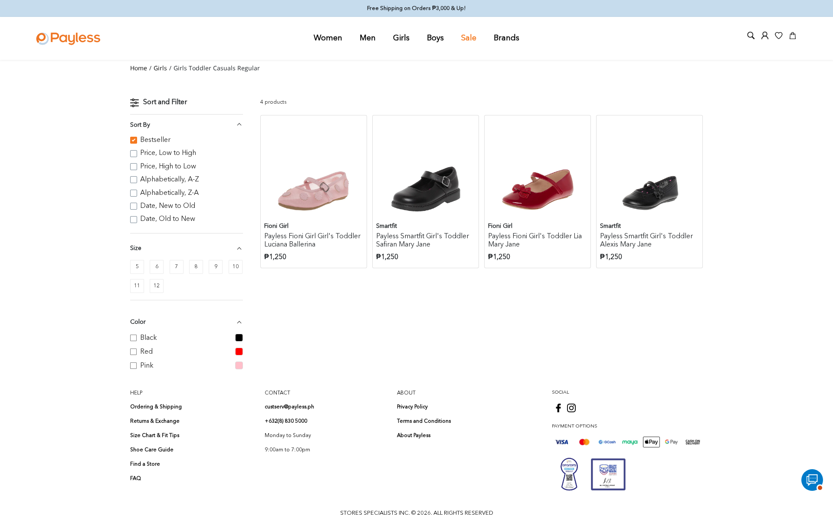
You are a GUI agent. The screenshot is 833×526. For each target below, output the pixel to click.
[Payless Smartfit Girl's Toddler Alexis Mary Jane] (649, 168)
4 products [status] (273, 102)
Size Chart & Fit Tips (154, 435)
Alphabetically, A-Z (169, 179)
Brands (506, 38)
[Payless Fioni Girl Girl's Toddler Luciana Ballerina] (313, 168)
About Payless (413, 435)
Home (138, 68)
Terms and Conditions (424, 421)
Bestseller (155, 140)
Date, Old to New (167, 219)
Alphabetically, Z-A (169, 193)
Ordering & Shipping (156, 407)
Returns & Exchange (155, 421)
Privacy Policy (412, 407)
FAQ (135, 478)
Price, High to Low (168, 166)
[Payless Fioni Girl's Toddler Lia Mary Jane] (537, 168)
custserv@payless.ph (289, 407)
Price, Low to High (168, 153)
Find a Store (145, 464)
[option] (186, 140)
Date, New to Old (167, 206)
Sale (468, 38)
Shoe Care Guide (152, 450)
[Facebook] (558, 407)
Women (328, 38)
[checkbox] (137, 266)
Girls (401, 38)
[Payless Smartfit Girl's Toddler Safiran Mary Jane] (425, 168)
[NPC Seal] (569, 474)
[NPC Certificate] (608, 474)
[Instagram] (571, 407)
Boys (435, 38)
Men (368, 38)
